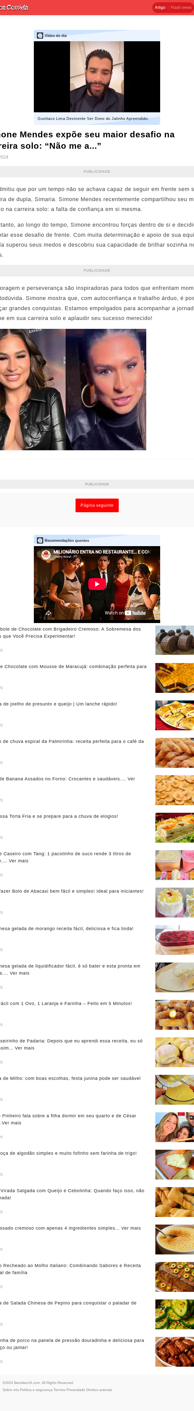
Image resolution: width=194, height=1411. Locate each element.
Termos (59, 1390)
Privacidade (75, 1390)
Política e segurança (36, 1390)
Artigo (160, 7)
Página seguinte (97, 505)
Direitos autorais (99, 1390)
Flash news (181, 7)
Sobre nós (11, 1390)
